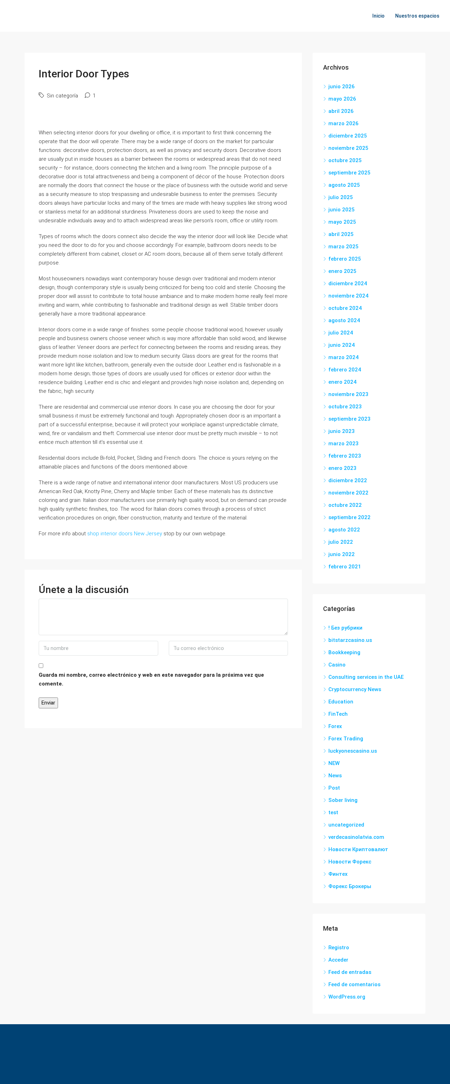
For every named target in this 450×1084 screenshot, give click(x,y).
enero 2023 (342, 468)
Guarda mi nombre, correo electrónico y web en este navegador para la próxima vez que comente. (151, 679)
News (335, 775)
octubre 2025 (345, 160)
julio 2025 (340, 197)
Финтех (338, 874)
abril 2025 (341, 234)
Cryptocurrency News (354, 689)
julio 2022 (340, 542)
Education (340, 702)
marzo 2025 (343, 246)
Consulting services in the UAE (366, 677)
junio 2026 (341, 86)
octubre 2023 (345, 406)
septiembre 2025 (349, 173)
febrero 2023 (344, 456)
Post (334, 788)
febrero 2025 (344, 259)
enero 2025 (342, 271)
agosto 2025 (344, 185)
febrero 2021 (344, 566)
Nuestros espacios (417, 16)
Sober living (343, 800)
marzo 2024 (343, 357)
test (333, 812)
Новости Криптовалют (358, 849)
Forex (335, 726)
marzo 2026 (343, 123)
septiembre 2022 (349, 517)
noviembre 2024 (348, 296)
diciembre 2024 (347, 283)
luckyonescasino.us (352, 751)
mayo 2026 (342, 99)
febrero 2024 (344, 369)
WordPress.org (346, 997)
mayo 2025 (342, 222)
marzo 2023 (343, 443)
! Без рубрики (345, 628)
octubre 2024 (345, 308)
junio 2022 (341, 554)
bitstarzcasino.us (350, 640)
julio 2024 (340, 333)
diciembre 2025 (347, 136)
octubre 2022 (345, 505)
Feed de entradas (349, 972)
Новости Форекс (349, 862)
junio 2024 (341, 345)
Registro (338, 947)
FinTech (338, 714)
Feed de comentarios (354, 984)
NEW (334, 763)
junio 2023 (341, 431)
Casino (337, 665)
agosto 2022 (344, 530)
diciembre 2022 (347, 480)
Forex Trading (345, 738)
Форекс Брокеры (349, 886)
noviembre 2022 (348, 493)
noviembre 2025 (348, 148)
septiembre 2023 (349, 419)
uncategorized (346, 825)
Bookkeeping (344, 652)
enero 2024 (342, 382)
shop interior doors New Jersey (124, 533)
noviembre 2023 (348, 394)
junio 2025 (341, 209)
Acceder (338, 960)
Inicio (378, 16)
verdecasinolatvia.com (356, 837)
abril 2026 (341, 111)
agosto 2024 (344, 320)
